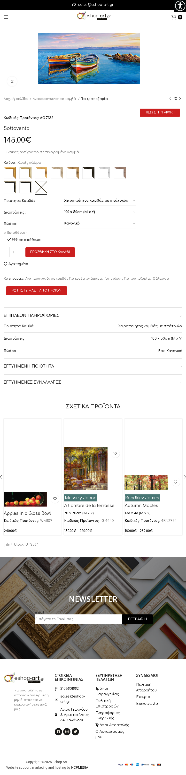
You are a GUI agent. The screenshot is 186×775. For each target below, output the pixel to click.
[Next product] (180, 98)
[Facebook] (58, 731)
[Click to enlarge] (12, 81)
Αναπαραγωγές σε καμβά (55, 99)
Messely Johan (80, 498)
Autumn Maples (141, 505)
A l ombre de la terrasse (89, 505)
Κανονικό (174, 351)
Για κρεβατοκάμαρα (85, 278)
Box (161, 351)
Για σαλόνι (113, 278)
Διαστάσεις (14, 212)
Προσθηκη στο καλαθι (50, 252)
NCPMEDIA (79, 767)
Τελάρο (10, 224)
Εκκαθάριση (17, 232)
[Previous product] (170, 98)
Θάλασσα (161, 278)
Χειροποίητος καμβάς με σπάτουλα (150, 326)
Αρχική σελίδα (16, 99)
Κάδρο (9, 162)
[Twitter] (75, 731)
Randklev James (142, 498)
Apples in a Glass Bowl (27, 513)
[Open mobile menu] (6, 17)
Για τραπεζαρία (94, 99)
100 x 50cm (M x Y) (166, 338)
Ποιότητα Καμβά (19, 201)
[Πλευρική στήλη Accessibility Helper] (180, 6)
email (39, 612)
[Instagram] (66, 731)
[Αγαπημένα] (55, 499)
